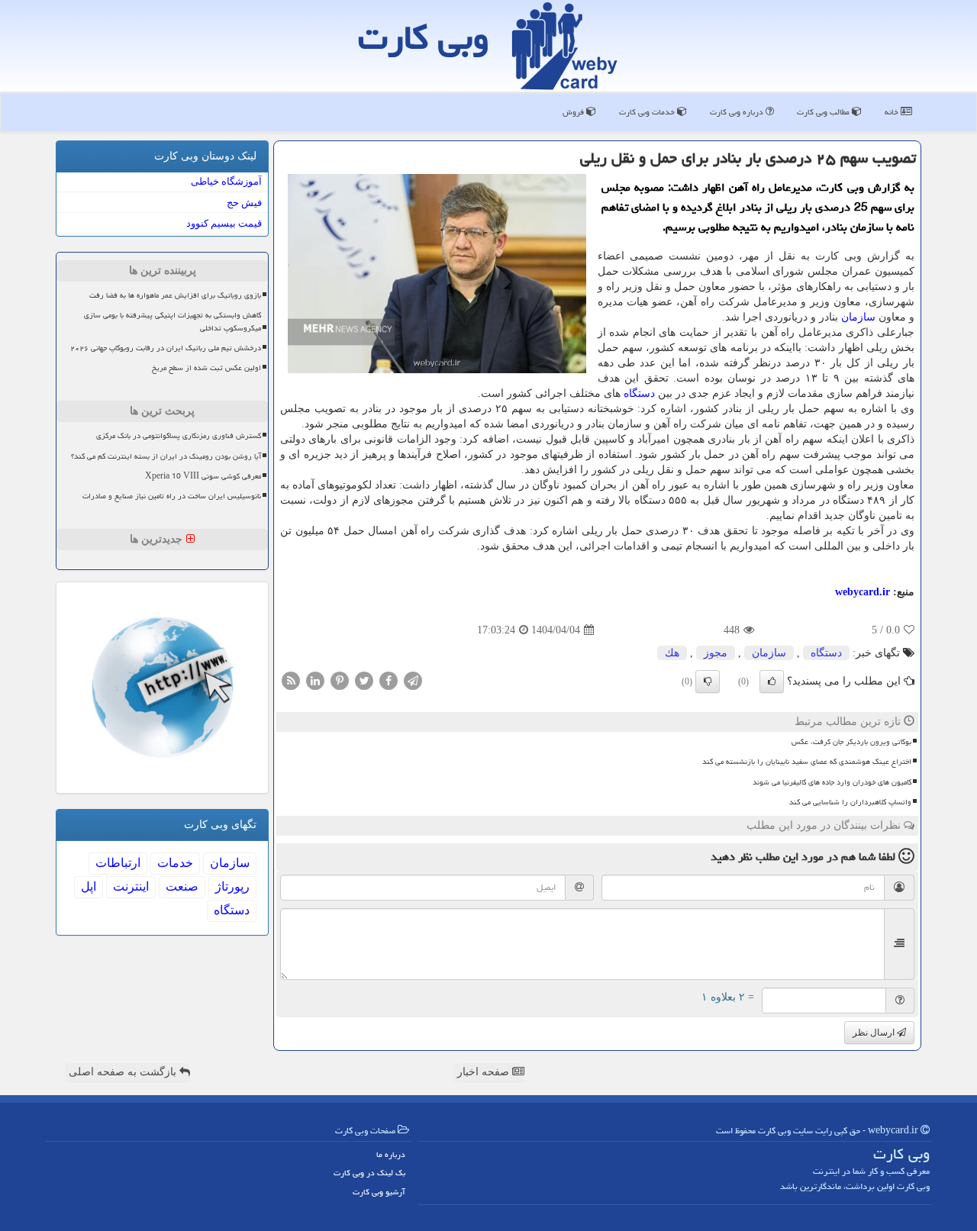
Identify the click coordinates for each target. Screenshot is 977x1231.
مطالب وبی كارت (824, 112)
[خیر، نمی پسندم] (707, 681)
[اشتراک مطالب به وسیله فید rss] (290, 680)
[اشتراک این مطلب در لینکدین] (315, 680)
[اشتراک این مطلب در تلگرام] (413, 680)
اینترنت (131, 886)
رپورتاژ (232, 886)
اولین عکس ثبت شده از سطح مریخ (206, 367)
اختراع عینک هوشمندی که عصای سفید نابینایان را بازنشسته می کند (806, 761)
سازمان (858, 317)
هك (672, 653)
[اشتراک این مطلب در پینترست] (339, 680)
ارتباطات (117, 862)
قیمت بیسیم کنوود (224, 223)
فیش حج (244, 202)
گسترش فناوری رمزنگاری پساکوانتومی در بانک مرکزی (178, 435)
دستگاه (639, 393)
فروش (574, 112)
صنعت (182, 886)
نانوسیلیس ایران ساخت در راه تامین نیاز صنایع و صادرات (171, 496)
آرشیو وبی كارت (379, 1192)
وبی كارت (423, 37)
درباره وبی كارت (738, 112)
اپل (88, 886)
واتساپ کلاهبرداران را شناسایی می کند (850, 802)
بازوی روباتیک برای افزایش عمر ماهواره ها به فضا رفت (175, 295)
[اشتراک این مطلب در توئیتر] (364, 680)
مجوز (715, 653)
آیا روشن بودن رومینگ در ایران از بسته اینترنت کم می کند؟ (166, 456)
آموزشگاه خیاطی (226, 181)
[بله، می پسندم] (771, 681)
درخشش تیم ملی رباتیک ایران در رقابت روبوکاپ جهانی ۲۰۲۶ (165, 348)
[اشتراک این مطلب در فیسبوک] (388, 680)
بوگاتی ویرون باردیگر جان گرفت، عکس (851, 741)
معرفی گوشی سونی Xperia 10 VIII (203, 476)
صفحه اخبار (484, 1072)
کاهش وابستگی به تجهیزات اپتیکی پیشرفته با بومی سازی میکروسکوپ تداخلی (172, 322)
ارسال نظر (875, 1032)
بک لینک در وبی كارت (369, 1173)
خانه (893, 112)
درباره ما (390, 1154)
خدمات (175, 862)
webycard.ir (862, 592)
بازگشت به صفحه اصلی (124, 1072)
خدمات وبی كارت (648, 112)
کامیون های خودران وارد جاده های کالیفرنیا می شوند (832, 782)
